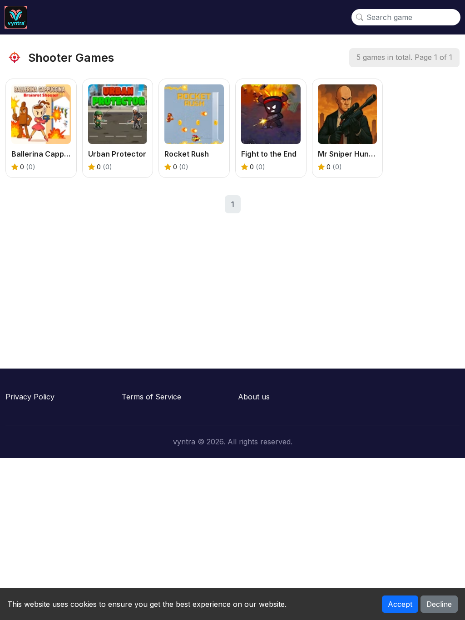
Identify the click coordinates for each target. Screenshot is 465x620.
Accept (400, 604)
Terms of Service (151, 396)
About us (254, 396)
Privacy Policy (29, 396)
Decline (439, 604)
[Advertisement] (232, 286)
